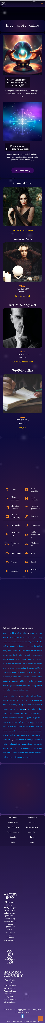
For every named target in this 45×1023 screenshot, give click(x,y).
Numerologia (27, 230)
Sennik (27, 295)
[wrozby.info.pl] (3, 3)
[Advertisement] (22, 462)
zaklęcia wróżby (26, 681)
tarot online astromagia (24, 739)
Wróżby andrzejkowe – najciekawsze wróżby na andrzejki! (17, 82)
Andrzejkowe (13, 822)
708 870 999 (22, 288)
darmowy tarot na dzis (23, 757)
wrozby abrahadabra (18, 637)
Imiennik (32, 822)
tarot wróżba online (26, 752)
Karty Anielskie (13, 827)
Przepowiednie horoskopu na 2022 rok (17, 147)
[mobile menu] (42, 3)
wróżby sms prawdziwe (20, 735)
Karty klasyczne (13, 832)
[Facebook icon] (22, 1017)
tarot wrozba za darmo (20, 676)
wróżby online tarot (11, 695)
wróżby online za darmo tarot (16, 646)
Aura (32, 842)
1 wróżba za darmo (10, 689)
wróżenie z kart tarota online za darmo (26, 748)
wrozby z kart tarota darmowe (29, 704)
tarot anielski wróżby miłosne (15, 633)
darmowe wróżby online (32, 685)
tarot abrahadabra (10, 752)
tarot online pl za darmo (31, 695)
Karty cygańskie (32, 827)
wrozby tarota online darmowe (22, 668)
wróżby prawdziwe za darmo (22, 726)
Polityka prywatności (14, 1021)
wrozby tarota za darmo (14, 709)
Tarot (32, 837)
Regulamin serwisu (31, 1021)
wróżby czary (24, 689)
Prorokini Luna (22, 183)
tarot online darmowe (16, 650)
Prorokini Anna (22, 239)
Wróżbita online (22, 370)
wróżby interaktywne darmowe (15, 700)
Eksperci (22, 427)
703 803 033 (22, 354)
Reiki (13, 842)
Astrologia (13, 817)
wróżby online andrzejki (25, 659)
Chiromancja (32, 817)
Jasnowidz (16, 230)
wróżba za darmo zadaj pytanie (21, 717)
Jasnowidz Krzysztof (22, 304)
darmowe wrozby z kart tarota (29, 641)
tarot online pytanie (22, 654)
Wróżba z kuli (27, 361)
